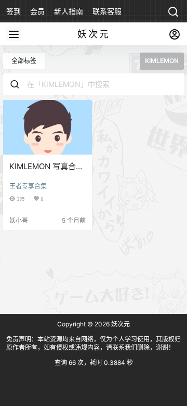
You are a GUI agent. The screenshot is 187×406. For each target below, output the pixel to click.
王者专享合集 (28, 186)
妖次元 (120, 324)
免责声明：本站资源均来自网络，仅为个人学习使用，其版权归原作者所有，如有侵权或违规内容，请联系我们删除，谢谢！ (93, 343)
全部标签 (23, 61)
